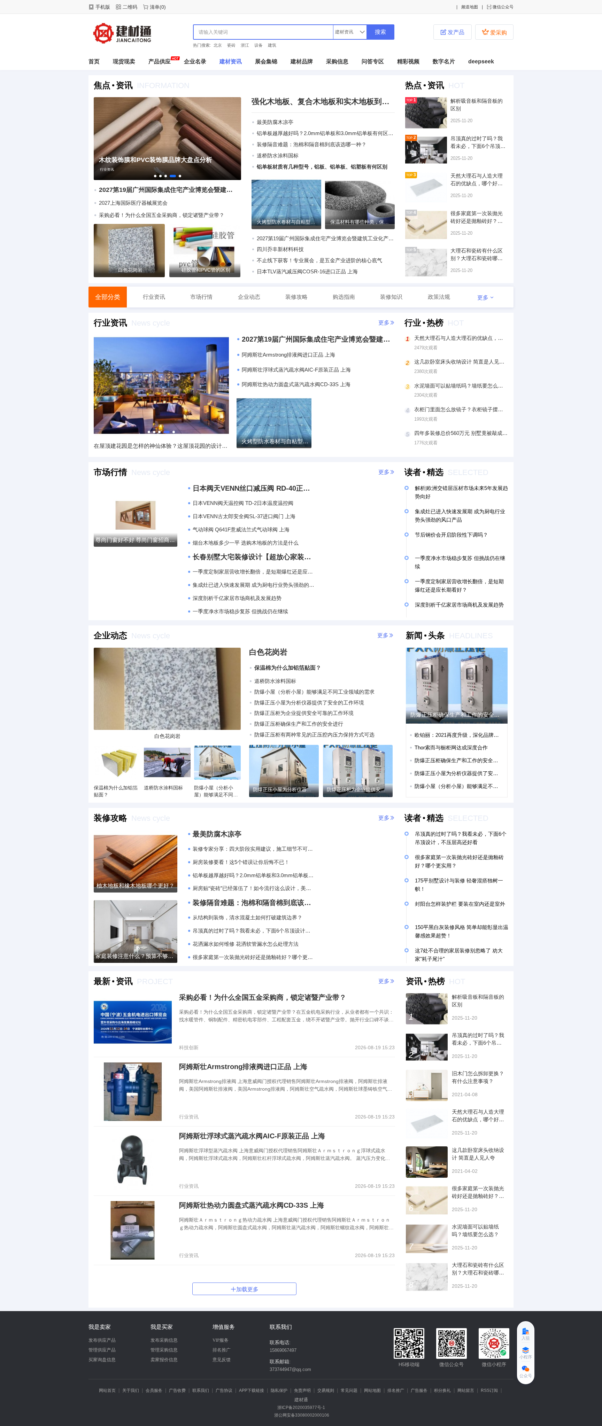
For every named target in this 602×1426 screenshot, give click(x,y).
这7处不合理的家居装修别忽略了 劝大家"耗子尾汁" (459, 955)
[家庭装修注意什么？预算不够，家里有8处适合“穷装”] (135, 931)
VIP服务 (221, 1340)
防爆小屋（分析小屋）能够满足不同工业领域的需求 (314, 692)
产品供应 (159, 61)
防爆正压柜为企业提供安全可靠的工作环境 (304, 713)
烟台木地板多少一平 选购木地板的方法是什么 (246, 543)
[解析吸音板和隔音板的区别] (427, 1008)
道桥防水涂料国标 (278, 155)
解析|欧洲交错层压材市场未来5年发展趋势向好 (461, 492)
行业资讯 (107, 169)
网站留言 (465, 1390)
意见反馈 (222, 1359)
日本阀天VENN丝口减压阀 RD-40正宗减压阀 (254, 488)
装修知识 (391, 297)
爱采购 (494, 32)
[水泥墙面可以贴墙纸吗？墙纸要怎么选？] (427, 1238)
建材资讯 (230, 61)
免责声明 (302, 1390)
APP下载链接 (251, 1390)
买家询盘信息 (102, 1359)
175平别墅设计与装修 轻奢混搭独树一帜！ (459, 885)
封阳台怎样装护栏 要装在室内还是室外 (460, 904)
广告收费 (177, 1390)
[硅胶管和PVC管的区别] (204, 250)
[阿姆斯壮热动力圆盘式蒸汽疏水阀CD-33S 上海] (133, 1230)
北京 (218, 45)
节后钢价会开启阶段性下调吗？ (451, 535)
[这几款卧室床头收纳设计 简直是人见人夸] (427, 1162)
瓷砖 (231, 45)
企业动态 (249, 297)
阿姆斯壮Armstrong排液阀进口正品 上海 (243, 1066)
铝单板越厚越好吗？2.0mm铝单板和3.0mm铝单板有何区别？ (326, 133)
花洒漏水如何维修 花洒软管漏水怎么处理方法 (246, 944)
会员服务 (154, 1390)
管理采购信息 (164, 1350)
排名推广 (222, 1350)
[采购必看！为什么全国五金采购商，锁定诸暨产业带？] (133, 1022)
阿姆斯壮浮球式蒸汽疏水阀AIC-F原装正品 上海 (252, 1136)
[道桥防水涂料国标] (167, 763)
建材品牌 (302, 61)
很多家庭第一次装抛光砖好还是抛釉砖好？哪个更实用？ (254, 957)
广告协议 (224, 1390)
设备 (258, 45)
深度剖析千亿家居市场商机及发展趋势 (237, 598)
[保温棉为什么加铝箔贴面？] (117, 763)
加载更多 (244, 1289)
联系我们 (200, 1390)
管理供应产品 (102, 1350)
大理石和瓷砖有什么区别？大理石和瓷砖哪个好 (478, 1272)
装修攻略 (296, 297)
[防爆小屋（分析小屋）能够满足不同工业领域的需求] (217, 763)
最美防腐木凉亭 (275, 122)
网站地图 (372, 1390)
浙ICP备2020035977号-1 (301, 1407)
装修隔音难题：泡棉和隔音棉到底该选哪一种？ (311, 144)
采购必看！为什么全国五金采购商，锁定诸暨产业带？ (161, 215)
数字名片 (444, 61)
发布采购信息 (164, 1340)
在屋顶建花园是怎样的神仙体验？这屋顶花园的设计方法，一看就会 (161, 446)
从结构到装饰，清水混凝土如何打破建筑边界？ (247, 917)
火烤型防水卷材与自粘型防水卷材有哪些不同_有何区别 (275, 441)
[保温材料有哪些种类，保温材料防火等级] (360, 202)
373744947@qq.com (290, 1369)
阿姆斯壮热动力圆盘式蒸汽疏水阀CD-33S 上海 (251, 1205)
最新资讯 (113, 981)
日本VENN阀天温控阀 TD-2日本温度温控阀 (243, 503)
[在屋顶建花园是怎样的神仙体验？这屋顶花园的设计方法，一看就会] (161, 434)
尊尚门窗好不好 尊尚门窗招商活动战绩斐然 (135, 540)
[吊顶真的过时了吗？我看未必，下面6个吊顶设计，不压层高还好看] (427, 1047)
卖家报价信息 (164, 1359)
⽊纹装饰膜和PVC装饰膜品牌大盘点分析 (155, 159)
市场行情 (201, 297)
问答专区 (373, 61)
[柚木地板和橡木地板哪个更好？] (135, 861)
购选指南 (344, 297)
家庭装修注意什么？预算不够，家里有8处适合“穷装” (135, 956)
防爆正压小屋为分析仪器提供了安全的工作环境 (309, 703)
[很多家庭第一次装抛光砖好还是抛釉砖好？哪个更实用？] (427, 1200)
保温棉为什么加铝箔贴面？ (287, 668)
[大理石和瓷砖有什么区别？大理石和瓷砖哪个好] (427, 1277)
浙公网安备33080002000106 (301, 1415)
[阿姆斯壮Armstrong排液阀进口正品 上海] (133, 1091)
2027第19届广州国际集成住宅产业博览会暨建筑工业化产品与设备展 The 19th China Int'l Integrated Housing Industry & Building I (167, 189)
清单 (155, 7)
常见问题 (349, 1390)
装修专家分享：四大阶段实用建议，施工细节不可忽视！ (254, 849)
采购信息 (337, 61)
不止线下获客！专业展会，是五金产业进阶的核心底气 (319, 260)
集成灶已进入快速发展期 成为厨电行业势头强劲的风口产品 (254, 585)
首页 (94, 61)
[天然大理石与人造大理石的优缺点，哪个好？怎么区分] (427, 1123)
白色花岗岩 (130, 270)
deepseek (481, 61)
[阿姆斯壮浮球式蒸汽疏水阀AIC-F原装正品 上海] (133, 1161)
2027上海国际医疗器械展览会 (133, 203)
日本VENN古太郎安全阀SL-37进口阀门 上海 (244, 516)
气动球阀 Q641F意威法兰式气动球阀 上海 (241, 529)
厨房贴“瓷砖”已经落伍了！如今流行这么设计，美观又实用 (254, 888)
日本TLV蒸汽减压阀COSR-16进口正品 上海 (307, 271)
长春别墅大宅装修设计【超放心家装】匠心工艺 (254, 557)
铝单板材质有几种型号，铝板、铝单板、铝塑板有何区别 (322, 167)
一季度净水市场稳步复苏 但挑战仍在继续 (240, 611)
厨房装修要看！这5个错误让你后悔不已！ (241, 862)
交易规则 (325, 1390)
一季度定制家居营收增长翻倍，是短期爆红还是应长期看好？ (254, 572)
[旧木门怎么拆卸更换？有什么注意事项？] (427, 1085)
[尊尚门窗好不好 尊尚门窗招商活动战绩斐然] (135, 515)
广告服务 (419, 1390)
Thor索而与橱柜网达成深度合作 (451, 747)
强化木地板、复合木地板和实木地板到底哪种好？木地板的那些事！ (323, 101)
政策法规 (439, 297)
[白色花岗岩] (129, 250)
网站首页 (107, 1390)
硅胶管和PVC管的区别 (206, 270)
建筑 (272, 45)
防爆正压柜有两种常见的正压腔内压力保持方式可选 (314, 735)
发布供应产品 (102, 1340)
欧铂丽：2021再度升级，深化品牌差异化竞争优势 (458, 735)
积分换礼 (442, 1390)
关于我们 (130, 1390)
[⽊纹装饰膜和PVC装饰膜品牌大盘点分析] (167, 178)
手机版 (102, 7)
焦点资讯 (113, 85)
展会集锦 (266, 61)
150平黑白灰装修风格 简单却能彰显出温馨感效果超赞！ (461, 931)
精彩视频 (408, 61)
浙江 (245, 45)
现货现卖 (124, 61)
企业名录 (195, 61)
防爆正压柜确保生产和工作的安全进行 (298, 724)
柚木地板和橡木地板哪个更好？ (136, 886)
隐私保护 (279, 1390)
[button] (98, 139)
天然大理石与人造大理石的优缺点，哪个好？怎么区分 (478, 1119)
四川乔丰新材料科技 (280, 249)
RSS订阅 (489, 1390)
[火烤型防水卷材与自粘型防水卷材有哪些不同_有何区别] (286, 202)
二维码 (130, 7)
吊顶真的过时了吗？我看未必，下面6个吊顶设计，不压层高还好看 (254, 931)
